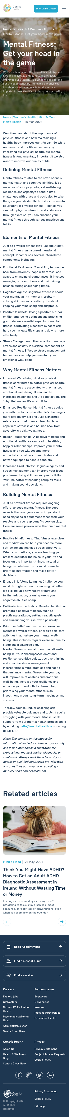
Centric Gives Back (14, 1063)
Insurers (39, 1007)
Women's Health (24, 117)
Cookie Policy (42, 1059)
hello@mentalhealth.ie (36, 726)
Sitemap (39, 1106)
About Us (8, 1049)
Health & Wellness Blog (33, 29)
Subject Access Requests (50, 1054)
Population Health (45, 1018)
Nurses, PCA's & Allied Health (16, 1009)
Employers (40, 996)
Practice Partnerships (47, 1012)
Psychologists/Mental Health (16, 1018)
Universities (41, 1002)
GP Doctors (10, 1002)
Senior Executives (14, 1031)
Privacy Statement (45, 1049)
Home (7, 29)
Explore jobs (10, 996)
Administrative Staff (15, 1025)
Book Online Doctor (46, 8)
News (7, 117)
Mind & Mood (47, 117)
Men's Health (12, 122)
